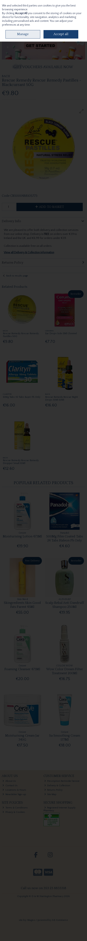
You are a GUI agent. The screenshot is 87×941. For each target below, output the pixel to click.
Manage (23, 34)
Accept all (61, 34)
